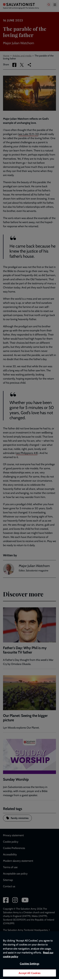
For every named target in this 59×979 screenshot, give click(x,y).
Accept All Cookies (29, 973)
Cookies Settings (29, 963)
